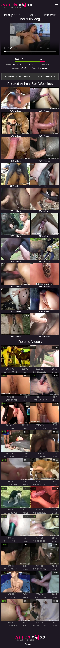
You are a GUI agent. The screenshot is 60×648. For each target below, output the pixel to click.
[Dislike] (42, 58)
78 (21, 58)
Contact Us (30, 644)
